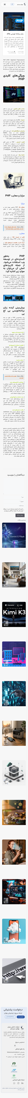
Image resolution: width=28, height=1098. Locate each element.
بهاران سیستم (20, 4)
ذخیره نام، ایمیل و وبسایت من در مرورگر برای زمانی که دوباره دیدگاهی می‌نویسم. (13, 510)
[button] (5, 4)
